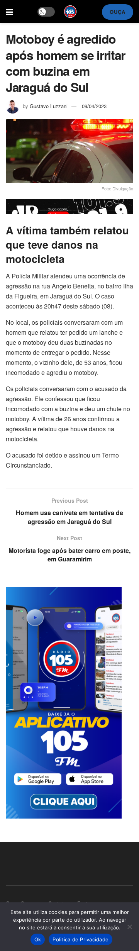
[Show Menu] (9, 11)
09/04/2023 (94, 106)
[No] (129, 927)
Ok (37, 939)
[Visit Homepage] (70, 11)
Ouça (117, 11)
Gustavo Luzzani (49, 106)
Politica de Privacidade (80, 939)
